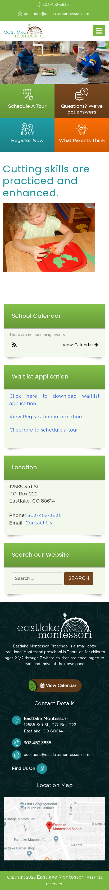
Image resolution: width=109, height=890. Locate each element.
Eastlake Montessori (61, 877)
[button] (14, 345)
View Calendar (78, 345)
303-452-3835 (56, 5)
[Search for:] (37, 578)
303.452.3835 (37, 743)
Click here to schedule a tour (43, 430)
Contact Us (38, 523)
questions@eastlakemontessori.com (56, 14)
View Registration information (45, 417)
